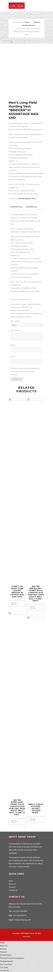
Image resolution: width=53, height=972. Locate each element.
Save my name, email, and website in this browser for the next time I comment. (25, 371)
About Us (12, 884)
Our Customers (6, 964)
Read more (14, 603)
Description (16, 207)
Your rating (15, 321)
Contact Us (13, 890)
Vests (34, 198)
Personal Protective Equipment (12, 958)
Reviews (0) (31, 207)
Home (27, 22)
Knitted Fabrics (6, 955)
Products (36, 22)
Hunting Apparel (28, 25)
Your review (15, 330)
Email (13, 356)
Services (3, 949)
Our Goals (4, 967)
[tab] (16, 206)
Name (13, 345)
